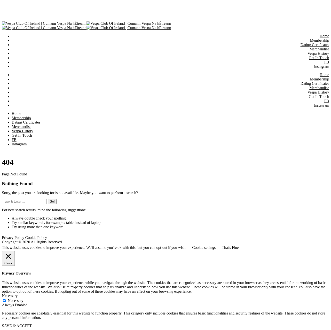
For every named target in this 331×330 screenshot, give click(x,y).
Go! (52, 201)
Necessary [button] (10, 296)
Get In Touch (319, 96)
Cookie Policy (36, 238)
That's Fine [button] (230, 247)
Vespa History (318, 92)
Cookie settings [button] (204, 247)
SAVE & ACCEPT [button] (17, 326)
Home (324, 75)
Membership (319, 79)
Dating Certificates (314, 83)
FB (326, 101)
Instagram (321, 105)
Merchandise (319, 88)
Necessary (16, 301)
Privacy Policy (13, 238)
